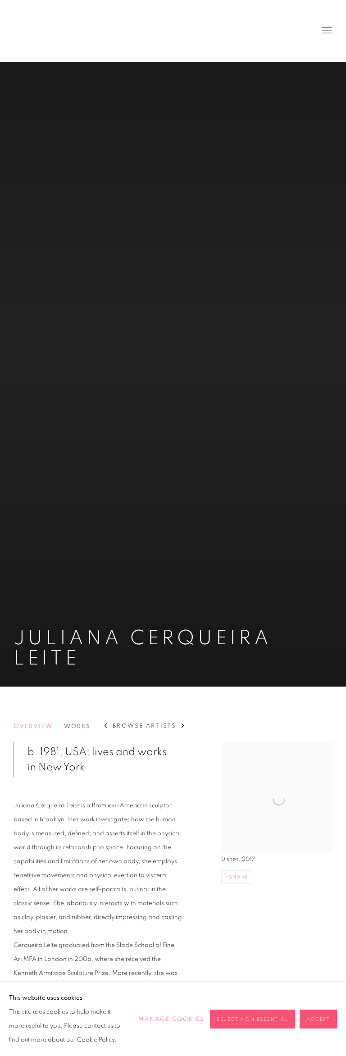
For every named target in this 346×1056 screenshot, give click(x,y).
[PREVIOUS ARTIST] (106, 726)
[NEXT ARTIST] (183, 726)
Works (77, 726)
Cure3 (32, 31)
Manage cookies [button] (171, 1019)
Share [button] (238, 876)
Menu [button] (325, 30)
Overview (33, 726)
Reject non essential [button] (252, 1019)
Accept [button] (318, 1019)
